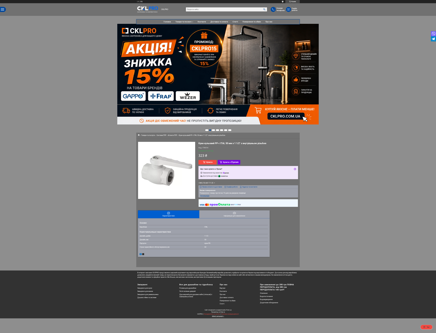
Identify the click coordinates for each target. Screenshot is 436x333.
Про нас (268, 22)
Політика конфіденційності (230, 314)
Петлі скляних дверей (187, 291)
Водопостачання (266, 296)
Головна (167, 22)
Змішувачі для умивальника (147, 294)
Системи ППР (161, 135)
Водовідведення (266, 299)
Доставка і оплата (226, 297)
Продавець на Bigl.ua (218, 312)
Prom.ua (229, 310)
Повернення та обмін (252, 22)
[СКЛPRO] (148, 9)
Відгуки (222, 288)
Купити (209, 162)
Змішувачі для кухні (144, 288)
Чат (428, 327)
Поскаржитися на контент (212, 314)
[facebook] (141, 254)
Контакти (202, 22)
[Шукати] (264, 9)
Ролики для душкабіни (187, 288)
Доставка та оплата (219, 22)
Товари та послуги (183, 22)
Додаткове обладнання (269, 303)
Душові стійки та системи (146, 297)
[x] (143, 254)
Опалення (264, 293)
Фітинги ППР (172, 135)
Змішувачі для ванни (145, 291)
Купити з (227, 162)
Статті (235, 22)
